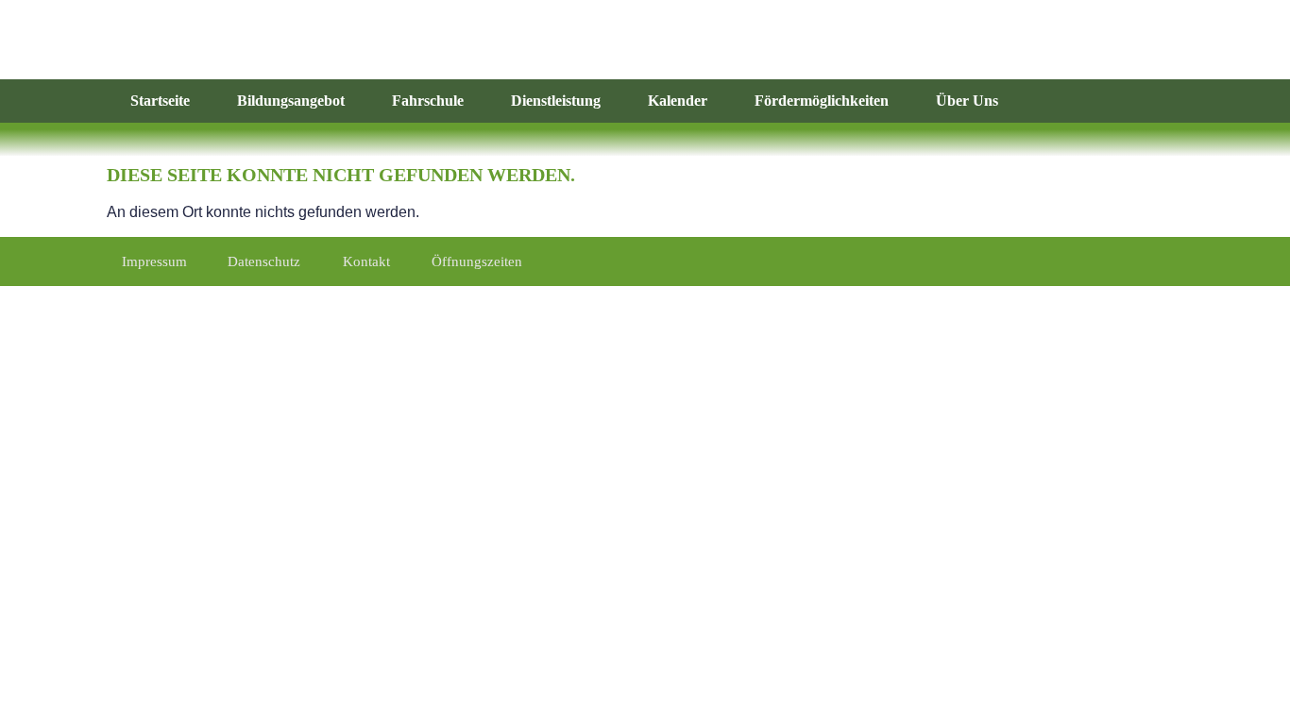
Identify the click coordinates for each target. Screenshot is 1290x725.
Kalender (677, 101)
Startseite (160, 101)
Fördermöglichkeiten (822, 101)
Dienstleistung (556, 101)
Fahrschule (428, 101)
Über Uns (967, 101)
